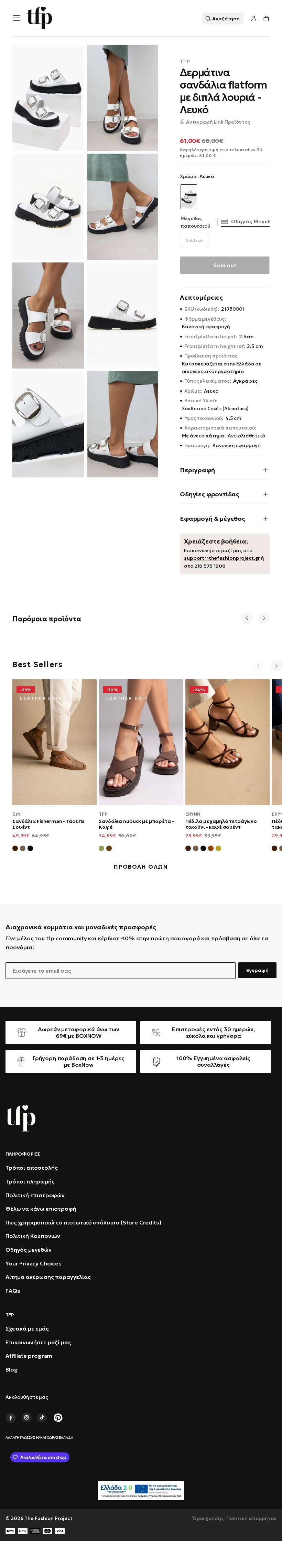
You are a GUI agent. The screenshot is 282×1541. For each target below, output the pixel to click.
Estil (17, 814)
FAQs (13, 1290)
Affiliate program (29, 1355)
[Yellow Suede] (218, 849)
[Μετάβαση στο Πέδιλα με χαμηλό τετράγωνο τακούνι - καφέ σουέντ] (227, 742)
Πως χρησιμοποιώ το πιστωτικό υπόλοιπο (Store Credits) (83, 1222)
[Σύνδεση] (253, 18)
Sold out (194, 240)
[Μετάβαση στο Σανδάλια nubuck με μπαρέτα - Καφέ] (141, 742)
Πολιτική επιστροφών (35, 1195)
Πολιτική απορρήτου (251, 1518)
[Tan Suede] (211, 849)
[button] (16, 18)
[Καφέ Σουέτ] (15, 849)
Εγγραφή (257, 970)
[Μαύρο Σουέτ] (30, 849)
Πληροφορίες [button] (23, 1154)
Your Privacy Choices (34, 1263)
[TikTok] (42, 1418)
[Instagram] (26, 1418)
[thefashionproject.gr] (20, 1118)
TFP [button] (10, 1315)
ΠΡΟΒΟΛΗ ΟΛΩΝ (141, 867)
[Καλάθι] (266, 18)
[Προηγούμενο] (247, 618)
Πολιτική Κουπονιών (33, 1235)
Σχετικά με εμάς (27, 1328)
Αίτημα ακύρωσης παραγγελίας (48, 1276)
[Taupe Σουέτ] (195, 849)
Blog (12, 1369)
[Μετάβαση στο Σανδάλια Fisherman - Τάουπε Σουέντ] (54, 742)
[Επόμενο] (264, 618)
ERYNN (192, 814)
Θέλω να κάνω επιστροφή (41, 1208)
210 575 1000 (210, 566)
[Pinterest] (58, 1418)
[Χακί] (101, 849)
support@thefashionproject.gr (222, 558)
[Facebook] (11, 1418)
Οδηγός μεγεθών (255, 221)
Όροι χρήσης (208, 1518)
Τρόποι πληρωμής (30, 1181)
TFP (185, 62)
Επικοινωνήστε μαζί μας (38, 1342)
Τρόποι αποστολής (31, 1167)
